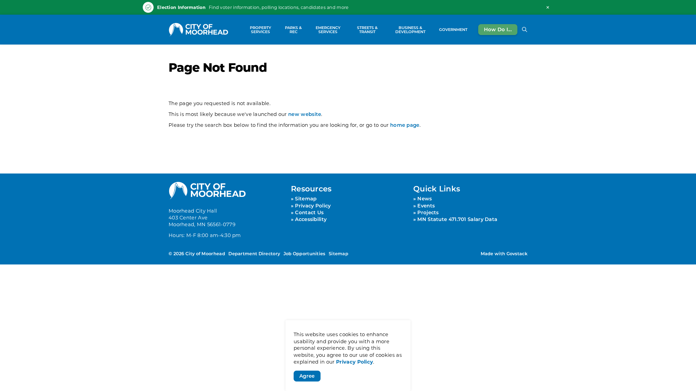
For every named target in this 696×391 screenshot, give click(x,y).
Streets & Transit (367, 29)
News (424, 198)
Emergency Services (328, 29)
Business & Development (410, 29)
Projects (428, 212)
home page (405, 125)
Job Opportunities (304, 253)
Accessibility (311, 219)
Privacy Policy (354, 361)
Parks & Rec (293, 29)
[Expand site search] (524, 29)
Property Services (260, 29)
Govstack (517, 253)
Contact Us (309, 212)
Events (426, 205)
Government (453, 29)
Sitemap (305, 198)
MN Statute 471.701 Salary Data (457, 219)
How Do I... (498, 29)
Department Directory (254, 253)
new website (304, 114)
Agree (307, 376)
